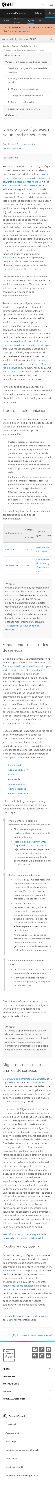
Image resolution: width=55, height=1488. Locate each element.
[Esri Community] (35, 1355)
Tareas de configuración (23, 102)
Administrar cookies (15, 1467)
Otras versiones (30, 144)
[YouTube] (48, 1355)
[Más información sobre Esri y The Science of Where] (9, 1356)
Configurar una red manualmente (27, 95)
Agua (11, 774)
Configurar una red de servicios (30, 1316)
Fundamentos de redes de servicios (22, 185)
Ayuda (31, 20)
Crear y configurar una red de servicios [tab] (26, 61)
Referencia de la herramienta (44, 21)
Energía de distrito (18, 793)
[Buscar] (43, 4)
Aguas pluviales (16, 784)
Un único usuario (12, 565)
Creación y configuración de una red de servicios (27, 70)
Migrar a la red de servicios (24, 89)
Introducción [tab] (13, 55)
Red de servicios (29, 46)
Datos (15, 46)
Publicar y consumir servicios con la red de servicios (29, 80)
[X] (41, 1349)
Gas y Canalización (18, 769)
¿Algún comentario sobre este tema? (31, 1335)
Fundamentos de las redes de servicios (24, 345)
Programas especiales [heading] (14, 1399)
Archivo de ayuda (12, 148)
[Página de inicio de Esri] (8, 4)
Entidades (37, 13)
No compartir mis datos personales (23, 1475)
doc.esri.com (25, 31)
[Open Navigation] (51, 4)
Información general (17, 13)
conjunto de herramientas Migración (23, 181)
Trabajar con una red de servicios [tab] (24, 108)
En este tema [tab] (11, 157)
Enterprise (9, 549)
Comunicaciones (17, 788)
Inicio (6, 20)
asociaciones (10, 257)
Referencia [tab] (12, 115)
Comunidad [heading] (9, 1376)
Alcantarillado (15, 779)
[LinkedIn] (48, 1349)
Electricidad (14, 765)
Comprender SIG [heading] (11, 1384)
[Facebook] (35, 1349)
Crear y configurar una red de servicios (25, 50)
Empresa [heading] (7, 1391)
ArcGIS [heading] (6, 1369)
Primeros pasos (18, 21)
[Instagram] (41, 1355)
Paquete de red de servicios (18, 1285)
